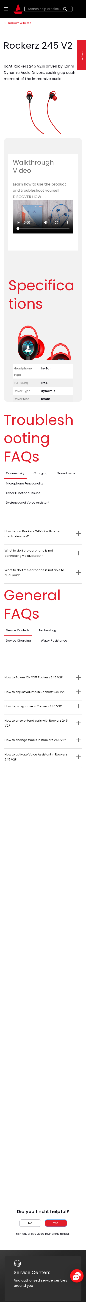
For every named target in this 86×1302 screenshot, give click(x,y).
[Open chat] (77, 1276)
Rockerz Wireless (19, 23)
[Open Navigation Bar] (7, 9)
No (30, 1223)
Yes (55, 1223)
